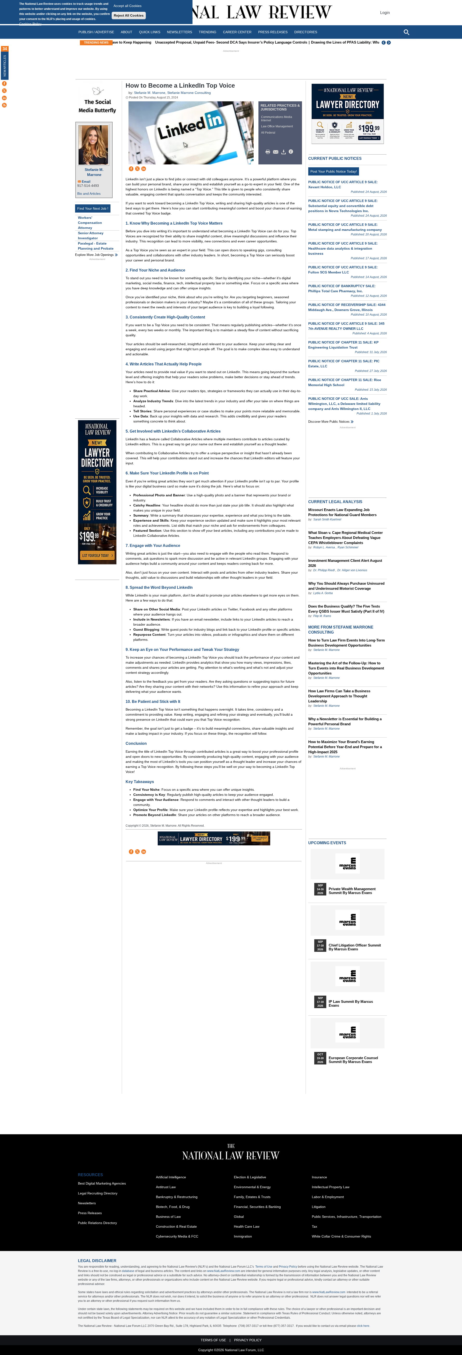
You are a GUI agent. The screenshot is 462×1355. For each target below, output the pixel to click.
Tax (314, 1226)
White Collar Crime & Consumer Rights (341, 1236)
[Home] (231, 12)
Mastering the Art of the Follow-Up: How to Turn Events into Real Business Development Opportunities (346, 668)
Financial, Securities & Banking (257, 1207)
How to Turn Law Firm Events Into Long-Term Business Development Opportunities (346, 642)
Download (284, 152)
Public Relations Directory (97, 1223)
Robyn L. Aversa (324, 547)
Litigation (319, 1207)
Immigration (243, 1236)
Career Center (237, 32)
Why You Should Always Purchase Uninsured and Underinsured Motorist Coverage (346, 585)
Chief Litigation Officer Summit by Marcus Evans (355, 947)
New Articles (4, 66)
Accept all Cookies (127, 6)
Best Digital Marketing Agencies (102, 1183)
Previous (384, 42)
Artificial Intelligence (171, 1177)
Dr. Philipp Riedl (324, 570)
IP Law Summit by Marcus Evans (351, 1003)
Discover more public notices (329, 421)
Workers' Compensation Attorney (90, 223)
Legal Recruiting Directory (97, 1193)
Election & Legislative (250, 1177)
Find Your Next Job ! (92, 208)
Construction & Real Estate (176, 1226)
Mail (277, 152)
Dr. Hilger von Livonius (352, 570)
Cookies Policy (30, 24)
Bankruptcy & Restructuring (177, 1197)
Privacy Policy (288, 1266)
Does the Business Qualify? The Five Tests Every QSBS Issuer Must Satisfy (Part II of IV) (346, 608)
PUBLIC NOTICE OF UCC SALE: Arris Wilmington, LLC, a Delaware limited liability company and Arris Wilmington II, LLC (344, 404)
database (128, 1271)
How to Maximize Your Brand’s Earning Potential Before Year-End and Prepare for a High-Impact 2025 (345, 747)
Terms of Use (263, 1266)
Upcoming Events (327, 843)
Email (86, 181)
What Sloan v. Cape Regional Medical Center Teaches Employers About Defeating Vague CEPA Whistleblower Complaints (345, 538)
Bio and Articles (89, 193)
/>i (291, 152)
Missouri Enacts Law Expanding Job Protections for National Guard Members (342, 512)
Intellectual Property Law (330, 1187)
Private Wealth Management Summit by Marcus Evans (352, 891)
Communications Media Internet (276, 118)
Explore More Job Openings (94, 255)
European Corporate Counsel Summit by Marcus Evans (353, 1060)
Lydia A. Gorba (323, 593)
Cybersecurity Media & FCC (177, 1236)
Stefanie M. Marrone (94, 172)
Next (389, 42)
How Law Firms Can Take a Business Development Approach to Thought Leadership (339, 696)
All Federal (268, 132)
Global (239, 1217)
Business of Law (168, 1217)
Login (385, 13)
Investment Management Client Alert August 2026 (345, 563)
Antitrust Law (166, 1187)
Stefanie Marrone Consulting (189, 93)
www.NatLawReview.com (223, 1271)
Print (269, 152)
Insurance (319, 1177)
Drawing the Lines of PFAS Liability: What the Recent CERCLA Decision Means (337, 42)
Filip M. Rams (322, 616)
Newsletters (179, 32)
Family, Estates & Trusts (252, 1197)
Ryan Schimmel (348, 547)
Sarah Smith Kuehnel (327, 519)
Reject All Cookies (129, 15)
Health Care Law (246, 1226)
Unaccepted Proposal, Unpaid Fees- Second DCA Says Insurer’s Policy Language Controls (192, 42)
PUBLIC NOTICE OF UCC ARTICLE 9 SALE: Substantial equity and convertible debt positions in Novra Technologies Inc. (343, 206)
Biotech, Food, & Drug (173, 1207)
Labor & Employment (328, 1197)
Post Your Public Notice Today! (333, 171)
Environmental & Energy (252, 1187)
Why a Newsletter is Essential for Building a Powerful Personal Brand (345, 721)
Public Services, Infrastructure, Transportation (346, 1217)
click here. (363, 1326)
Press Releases (90, 1213)
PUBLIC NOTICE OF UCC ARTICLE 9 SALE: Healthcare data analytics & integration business (343, 248)
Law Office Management (277, 126)
